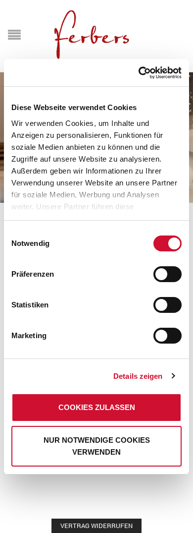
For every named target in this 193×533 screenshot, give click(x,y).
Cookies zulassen (96, 407)
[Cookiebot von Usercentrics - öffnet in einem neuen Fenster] (139, 72)
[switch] (156, 269)
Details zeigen (137, 376)
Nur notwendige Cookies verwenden (97, 446)
